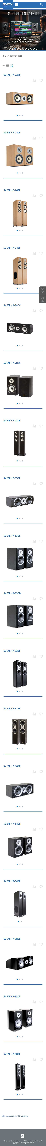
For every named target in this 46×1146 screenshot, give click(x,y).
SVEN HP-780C (12, 305)
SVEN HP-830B (12, 593)
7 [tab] (26, 49)
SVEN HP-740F (12, 190)
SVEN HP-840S (12, 823)
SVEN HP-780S (12, 363)
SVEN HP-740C (12, 75)
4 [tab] (18, 49)
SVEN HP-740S (12, 132)
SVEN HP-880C (12, 938)
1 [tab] (10, 49)
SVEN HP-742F (12, 247)
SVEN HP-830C (12, 478)
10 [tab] (34, 49)
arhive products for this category (15, 1116)
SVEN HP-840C (12, 766)
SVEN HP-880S (12, 996)
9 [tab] (31, 49)
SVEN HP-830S (12, 535)
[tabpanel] (23, 30)
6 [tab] (23, 49)
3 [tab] (15, 49)
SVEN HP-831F (12, 708)
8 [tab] (28, 49)
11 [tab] (36, 49)
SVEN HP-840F (12, 881)
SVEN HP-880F (12, 1054)
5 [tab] (20, 49)
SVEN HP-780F (12, 420)
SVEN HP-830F (12, 651)
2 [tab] (12, 49)
